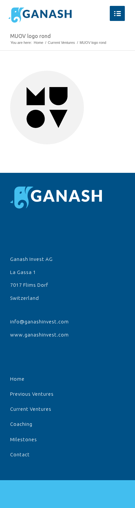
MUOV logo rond (30, 36)
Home (38, 43)
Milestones (23, 439)
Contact (20, 454)
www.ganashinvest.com (39, 334)
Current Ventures (61, 43)
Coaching (21, 424)
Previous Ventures (32, 394)
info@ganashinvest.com (39, 321)
